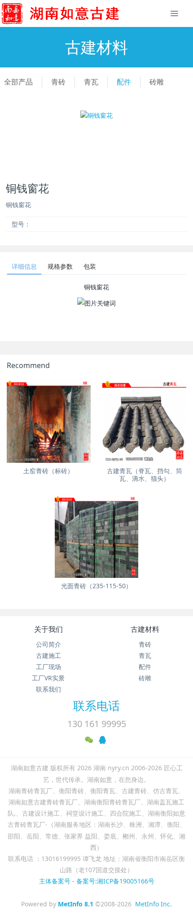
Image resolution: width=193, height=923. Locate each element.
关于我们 (48, 629)
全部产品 (18, 82)
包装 (89, 266)
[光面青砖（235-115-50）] (97, 536)
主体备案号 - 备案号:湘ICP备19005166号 (96, 881)
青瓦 (91, 82)
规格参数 (60, 266)
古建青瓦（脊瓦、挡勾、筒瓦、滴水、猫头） (144, 474)
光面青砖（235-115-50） (96, 585)
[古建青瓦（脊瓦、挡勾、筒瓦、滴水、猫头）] (144, 421)
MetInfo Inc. (153, 904)
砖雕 (156, 82)
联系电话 (96, 705)
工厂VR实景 (48, 678)
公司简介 (48, 644)
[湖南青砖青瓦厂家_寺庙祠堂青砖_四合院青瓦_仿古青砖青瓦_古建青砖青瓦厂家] (75, 13)
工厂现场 (48, 666)
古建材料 (145, 629)
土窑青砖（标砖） (48, 470)
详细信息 (24, 266)
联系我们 (48, 689)
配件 (124, 82)
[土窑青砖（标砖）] (49, 421)
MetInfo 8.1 (75, 904)
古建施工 (48, 655)
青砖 (58, 82)
